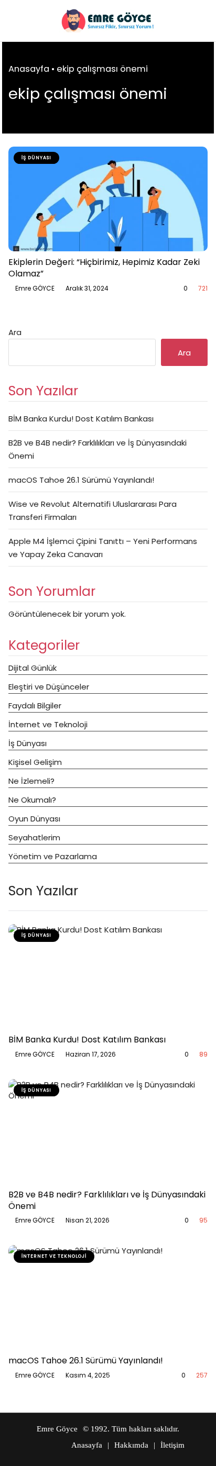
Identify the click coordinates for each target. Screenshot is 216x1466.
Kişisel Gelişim (35, 762)
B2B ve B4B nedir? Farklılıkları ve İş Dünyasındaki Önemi (107, 1200)
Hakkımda (131, 1445)
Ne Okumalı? (32, 799)
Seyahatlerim (34, 837)
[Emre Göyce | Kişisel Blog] (108, 20)
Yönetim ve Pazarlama (52, 856)
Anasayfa (28, 69)
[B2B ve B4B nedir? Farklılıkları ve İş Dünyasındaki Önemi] (108, 1131)
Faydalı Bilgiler (34, 705)
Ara (14, 332)
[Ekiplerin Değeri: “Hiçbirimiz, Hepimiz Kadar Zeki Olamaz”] (108, 199)
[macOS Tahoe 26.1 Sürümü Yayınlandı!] (108, 1297)
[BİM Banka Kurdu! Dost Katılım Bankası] (108, 976)
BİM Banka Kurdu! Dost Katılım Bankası (81, 418)
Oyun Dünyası (34, 818)
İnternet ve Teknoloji (48, 724)
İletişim (172, 1445)
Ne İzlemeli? (31, 780)
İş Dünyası (27, 743)
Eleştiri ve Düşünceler (48, 686)
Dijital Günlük (32, 667)
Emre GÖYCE (35, 288)
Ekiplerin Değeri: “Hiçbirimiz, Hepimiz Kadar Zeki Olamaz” (104, 268)
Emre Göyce (57, 1429)
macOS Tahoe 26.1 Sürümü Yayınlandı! (81, 479)
